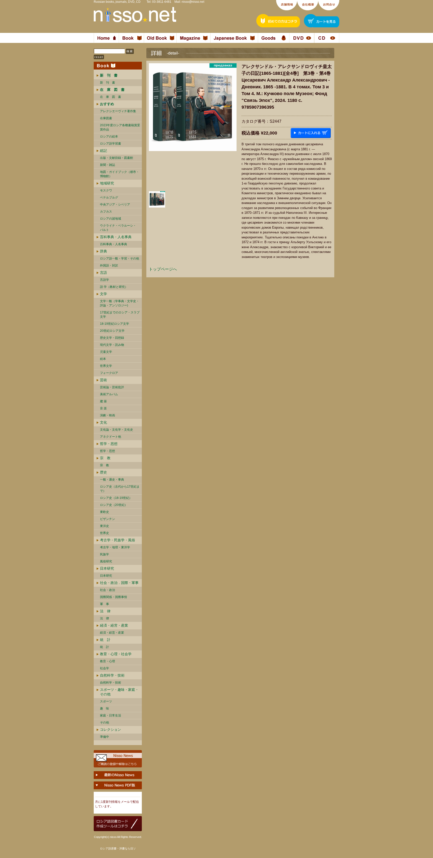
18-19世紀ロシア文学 (114, 323)
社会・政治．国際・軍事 (119, 583)
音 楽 (103, 408)
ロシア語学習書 (110, 143)
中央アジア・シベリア (115, 204)
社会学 (104, 668)
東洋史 (104, 526)
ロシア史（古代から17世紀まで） (120, 489)
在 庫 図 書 (110, 97)
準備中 (104, 737)
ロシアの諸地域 (110, 218)
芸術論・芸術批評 (112, 387)
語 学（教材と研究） (114, 287)
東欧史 (104, 512)
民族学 (104, 554)
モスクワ (106, 190)
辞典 (103, 251)
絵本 (103, 359)
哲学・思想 (109, 444)
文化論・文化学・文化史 (116, 429)
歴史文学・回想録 (112, 338)
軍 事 (104, 604)
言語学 (104, 280)
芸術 (103, 380)
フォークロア (109, 373)
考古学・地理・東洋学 (115, 547)
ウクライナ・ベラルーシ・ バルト (118, 228)
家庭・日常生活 (110, 715)
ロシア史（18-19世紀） (116, 498)
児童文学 (106, 352)
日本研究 (107, 568)
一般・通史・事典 (112, 479)
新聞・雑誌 (107, 165)
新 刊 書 (107, 82)
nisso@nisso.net (193, 2)
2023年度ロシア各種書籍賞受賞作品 (120, 127)
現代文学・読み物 (112, 345)
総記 (103, 151)
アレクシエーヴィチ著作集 (118, 111)
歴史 (103, 472)
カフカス (106, 211)
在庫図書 (106, 118)
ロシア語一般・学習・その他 (119, 258)
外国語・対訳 (109, 265)
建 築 (103, 401)
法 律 (105, 611)
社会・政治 (107, 590)
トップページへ (163, 269)
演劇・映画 (107, 415)
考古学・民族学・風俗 (117, 540)
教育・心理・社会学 (116, 654)
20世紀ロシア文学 (112, 331)
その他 (104, 722)
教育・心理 (107, 661)
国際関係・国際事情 (113, 597)
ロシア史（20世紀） (114, 505)
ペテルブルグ (109, 197)
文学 (103, 294)
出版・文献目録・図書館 (116, 158)
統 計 (105, 640)
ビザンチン (107, 519)
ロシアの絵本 (109, 136)
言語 (103, 273)
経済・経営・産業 (114, 625)
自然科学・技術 (112, 675)
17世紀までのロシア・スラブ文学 (120, 314)
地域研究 (107, 183)
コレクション (110, 730)
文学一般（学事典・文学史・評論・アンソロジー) (119, 303)
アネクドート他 (110, 436)
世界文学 (106, 366)
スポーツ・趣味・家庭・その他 (119, 692)
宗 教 (105, 458)
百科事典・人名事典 (116, 237)
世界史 (104, 533)
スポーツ (106, 701)
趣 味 (104, 708)
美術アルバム (109, 394)
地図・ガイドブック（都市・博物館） (119, 174)
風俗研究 (106, 561)
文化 (103, 422)
